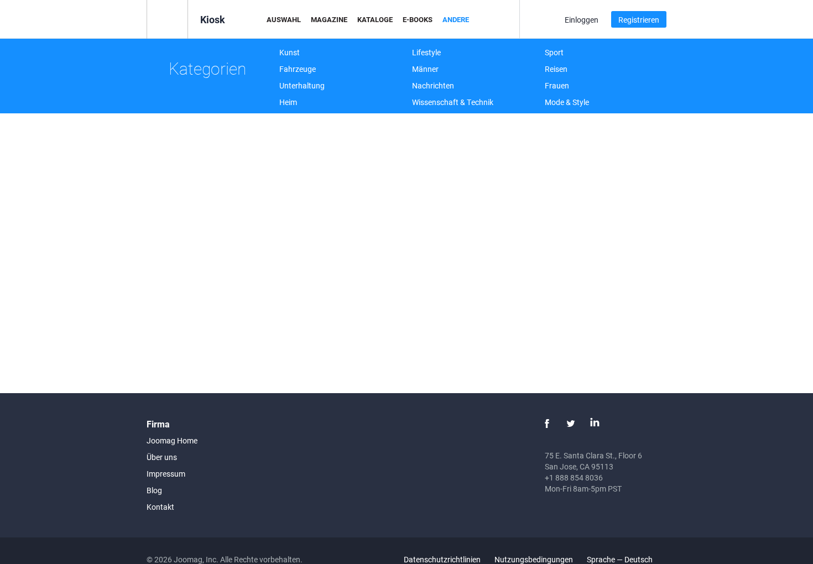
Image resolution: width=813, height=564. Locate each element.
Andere (455, 19)
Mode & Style (567, 102)
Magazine (329, 19)
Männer (425, 69)
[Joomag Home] (167, 18)
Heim (288, 102)
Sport (554, 52)
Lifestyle (426, 52)
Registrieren (638, 19)
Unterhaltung (302, 85)
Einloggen (581, 19)
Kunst (289, 52)
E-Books (417, 19)
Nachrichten (433, 85)
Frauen (557, 85)
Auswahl (284, 19)
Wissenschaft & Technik (452, 102)
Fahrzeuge (297, 69)
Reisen (556, 69)
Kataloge (375, 19)
